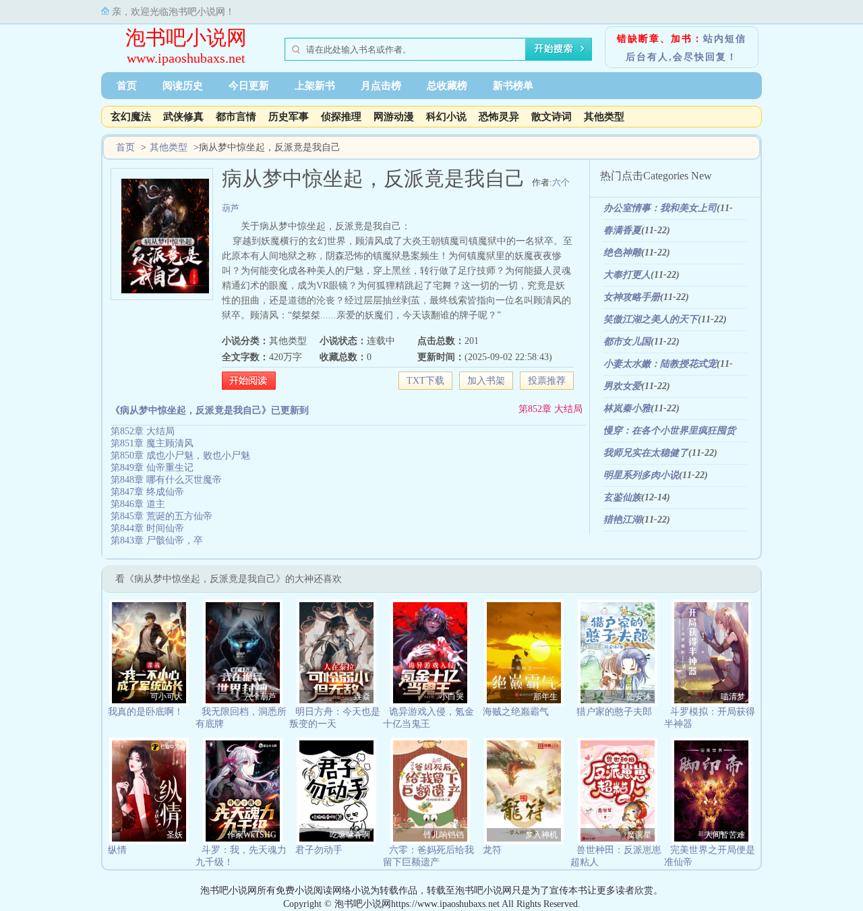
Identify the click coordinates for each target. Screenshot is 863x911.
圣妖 (175, 835)
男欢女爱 (622, 386)
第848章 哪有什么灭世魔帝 (166, 480)
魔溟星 (639, 835)
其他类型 (604, 116)
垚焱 (362, 696)
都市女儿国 (627, 341)
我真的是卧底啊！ (145, 712)
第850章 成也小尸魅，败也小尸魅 (180, 455)
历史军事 (288, 116)
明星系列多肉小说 (641, 475)
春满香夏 (622, 230)
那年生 (545, 696)
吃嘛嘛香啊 (350, 835)
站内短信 (724, 39)
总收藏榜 (447, 85)
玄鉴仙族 (622, 497)
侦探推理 (341, 116)
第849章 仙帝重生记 (152, 468)
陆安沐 (639, 696)
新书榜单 (513, 85)
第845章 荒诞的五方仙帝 (161, 516)
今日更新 (249, 85)
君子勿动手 (319, 850)
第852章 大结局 (550, 409)
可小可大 (166, 696)
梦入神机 (541, 835)
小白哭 (452, 696)
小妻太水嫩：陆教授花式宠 (660, 364)
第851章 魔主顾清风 (152, 443)
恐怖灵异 (499, 116)
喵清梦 (733, 696)
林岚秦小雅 (627, 408)
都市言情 (236, 116)
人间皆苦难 (725, 835)
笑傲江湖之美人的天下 (650, 319)
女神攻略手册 (631, 297)
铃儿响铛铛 (443, 835)
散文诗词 (551, 116)
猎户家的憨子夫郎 (614, 712)
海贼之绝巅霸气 (516, 712)
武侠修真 (183, 116)
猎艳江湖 (622, 520)
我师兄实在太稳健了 (645, 453)
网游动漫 (394, 116)
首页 (127, 85)
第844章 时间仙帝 (147, 528)
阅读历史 (182, 85)
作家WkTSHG (251, 835)
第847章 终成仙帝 (147, 492)
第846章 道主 (138, 504)
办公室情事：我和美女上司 (660, 208)
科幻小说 (446, 116)
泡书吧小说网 (186, 37)
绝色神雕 (622, 252)
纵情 (117, 850)
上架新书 (315, 85)
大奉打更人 (627, 275)
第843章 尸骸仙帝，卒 (157, 540)
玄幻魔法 (131, 116)
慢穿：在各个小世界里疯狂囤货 (669, 430)
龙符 (492, 850)
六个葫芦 (260, 696)
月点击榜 (381, 85)
